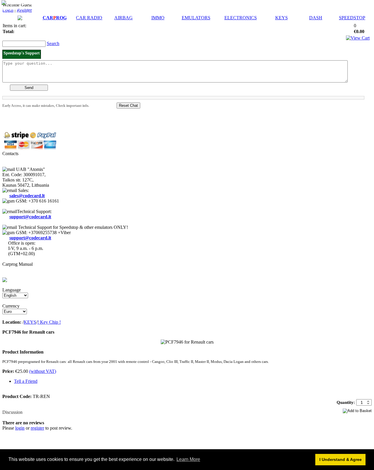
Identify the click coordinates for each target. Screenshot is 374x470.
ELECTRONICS (240, 17)
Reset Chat (128, 105)
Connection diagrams (22, 13)
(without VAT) (42, 371)
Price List (33, 2)
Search (53, 43)
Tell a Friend (25, 381)
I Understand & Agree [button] (340, 459)
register (37, 428)
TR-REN (178, 367)
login (20, 428)
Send (29, 87)
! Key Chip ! (49, 322)
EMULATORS (196, 17)
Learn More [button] (188, 459)
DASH (315, 17)
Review (9, 406)
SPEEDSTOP (352, 17)
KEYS (281, 17)
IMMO (158, 17)
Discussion (12, 412)
